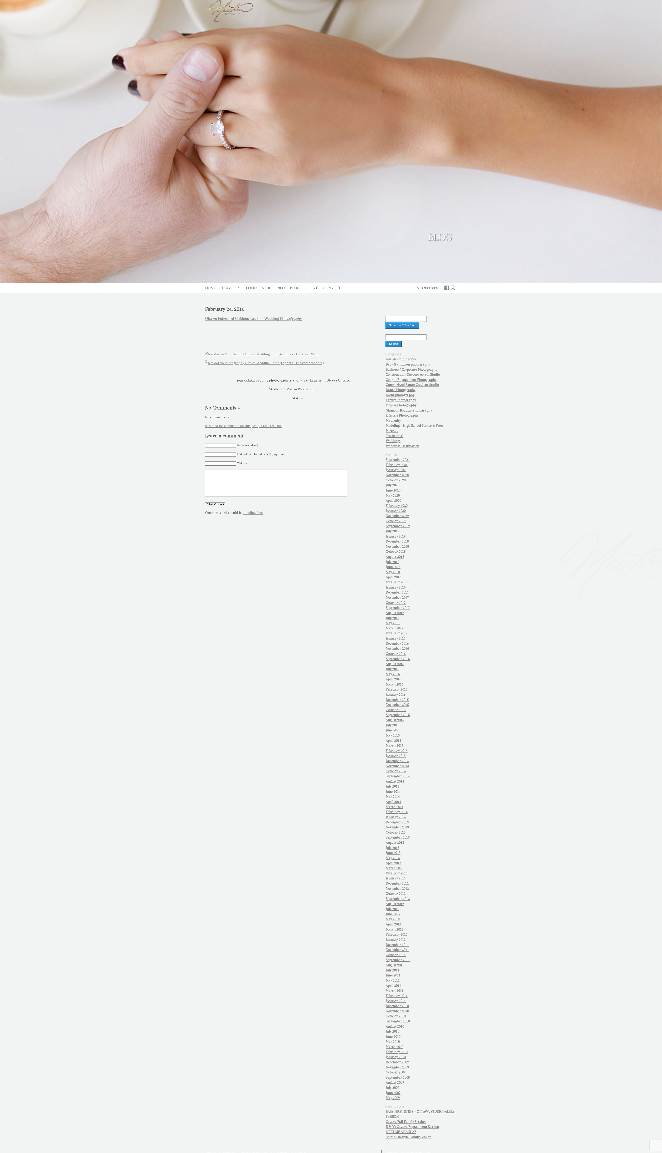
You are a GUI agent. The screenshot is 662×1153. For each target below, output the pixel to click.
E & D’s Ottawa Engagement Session (412, 1127)
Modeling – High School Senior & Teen (414, 426)
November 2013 (397, 827)
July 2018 (392, 562)
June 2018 (393, 567)
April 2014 (393, 802)
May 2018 (393, 572)
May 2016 (393, 674)
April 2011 (393, 986)
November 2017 (397, 598)
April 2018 (393, 577)
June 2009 (393, 1093)
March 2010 (394, 1047)
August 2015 (395, 720)
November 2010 (397, 1011)
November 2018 (397, 546)
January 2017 (396, 638)
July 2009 (392, 1088)
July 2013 (392, 848)
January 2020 (396, 511)
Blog (295, 288)
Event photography (400, 395)
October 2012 (396, 894)
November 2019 (397, 516)
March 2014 (394, 807)
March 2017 (394, 628)
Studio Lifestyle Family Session (409, 1137)
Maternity (393, 421)
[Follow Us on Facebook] (446, 288)
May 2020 (393, 495)
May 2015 (393, 735)
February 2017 (397, 633)
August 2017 (395, 613)
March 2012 (394, 929)
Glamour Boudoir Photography (409, 410)
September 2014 (398, 776)
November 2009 (397, 1067)
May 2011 (393, 980)
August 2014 (395, 781)
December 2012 (397, 883)
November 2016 (397, 649)
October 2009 (396, 1072)
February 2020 (397, 506)
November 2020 (397, 475)
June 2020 (393, 490)
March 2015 (394, 746)
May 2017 (393, 623)
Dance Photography (400, 390)
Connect (332, 288)
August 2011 (395, 965)
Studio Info (273, 288)
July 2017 (392, 618)
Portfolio (247, 288)
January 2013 (396, 878)
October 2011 (396, 955)
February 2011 (397, 996)
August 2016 (395, 664)
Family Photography (401, 400)
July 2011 (392, 970)
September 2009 (398, 1077)
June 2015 (393, 730)
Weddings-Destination (402, 446)
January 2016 (396, 695)
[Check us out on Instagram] (453, 288)
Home (210, 288)
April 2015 (393, 741)
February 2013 (397, 873)
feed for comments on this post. (231, 426)
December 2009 (397, 1062)
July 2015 (392, 725)
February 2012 (397, 934)
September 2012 (398, 899)
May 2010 (393, 1042)
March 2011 (394, 991)
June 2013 (393, 853)
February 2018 (397, 582)
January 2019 (396, 536)
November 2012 (397, 889)
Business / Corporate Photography (411, 370)
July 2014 (392, 786)
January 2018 (396, 587)
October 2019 (396, 521)
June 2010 (393, 1037)
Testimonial (394, 436)
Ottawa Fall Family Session (406, 1122)
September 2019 (398, 526)
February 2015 (397, 751)
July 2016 (392, 669)
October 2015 (396, 710)
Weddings (393, 441)
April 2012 (393, 924)
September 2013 (398, 837)
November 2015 (397, 705)
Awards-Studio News (401, 359)
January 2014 (396, 817)
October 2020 (396, 480)
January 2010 (396, 1057)
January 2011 (396, 1001)
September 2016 (398, 659)
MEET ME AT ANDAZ (401, 1132)
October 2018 (396, 551)
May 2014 (393, 797)
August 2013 (395, 843)
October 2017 (396, 603)
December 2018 (397, 541)
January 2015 (396, 756)
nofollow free (253, 513)
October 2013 (396, 832)
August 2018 (395, 557)
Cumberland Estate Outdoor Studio (412, 385)
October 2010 (396, 1016)
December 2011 (397, 945)
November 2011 (397, 950)
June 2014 (393, 792)
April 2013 (393, 863)
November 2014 (397, 766)
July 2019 (392, 531)
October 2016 (396, 654)
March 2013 (394, 868)
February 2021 (397, 465)
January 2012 (396, 940)
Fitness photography (401, 405)
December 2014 (397, 761)
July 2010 (392, 1031)
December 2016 (397, 644)
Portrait (392, 431)
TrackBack (270, 426)
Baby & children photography (408, 364)
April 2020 (393, 500)
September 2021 (398, 460)
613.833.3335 (428, 288)
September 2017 (398, 608)
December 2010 (397, 1006)
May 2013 (393, 858)
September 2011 (398, 960)
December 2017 (397, 592)
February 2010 (397, 1052)
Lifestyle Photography (402, 415)
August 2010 (395, 1026)
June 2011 (393, 975)
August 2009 (395, 1082)
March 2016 (394, 684)
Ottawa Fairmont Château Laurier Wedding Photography (253, 318)
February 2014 (397, 812)
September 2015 (398, 715)
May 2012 (393, 919)
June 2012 (393, 914)
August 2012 (395, 904)
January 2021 (396, 470)
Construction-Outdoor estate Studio (413, 375)
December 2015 (397, 700)
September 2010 (398, 1021)
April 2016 (393, 679)
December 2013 (397, 822)
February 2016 (397, 689)
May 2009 (393, 1098)
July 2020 (392, 485)
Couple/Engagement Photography (411, 380)
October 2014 (396, 771)
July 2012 (392, 909)
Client (311, 288)
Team (226, 288)
